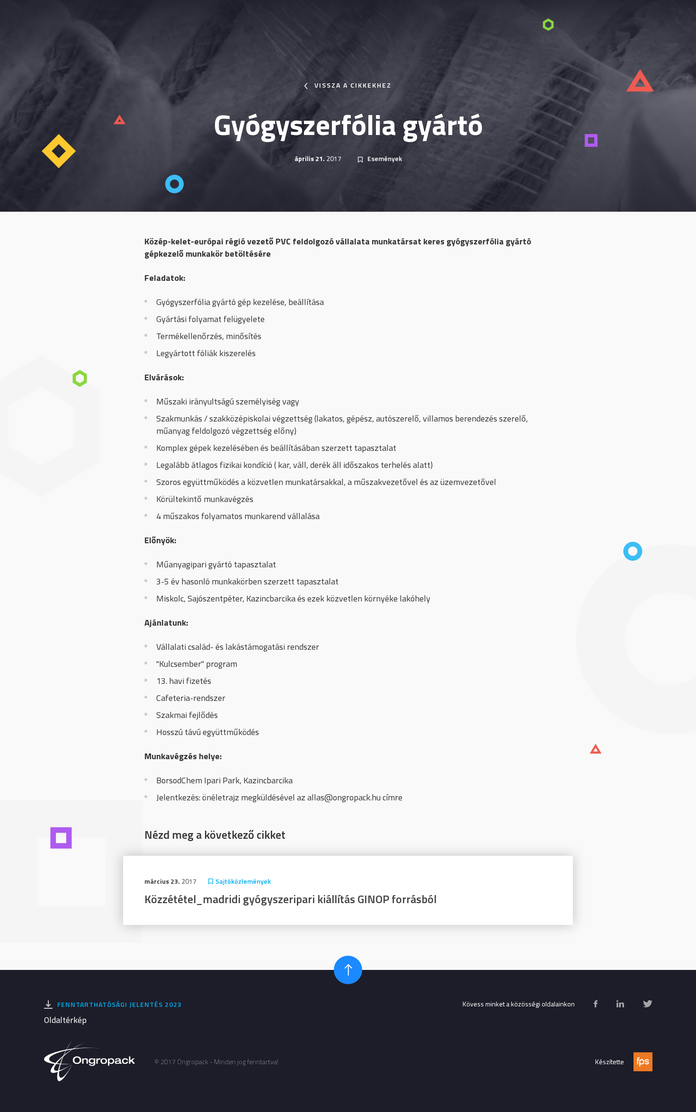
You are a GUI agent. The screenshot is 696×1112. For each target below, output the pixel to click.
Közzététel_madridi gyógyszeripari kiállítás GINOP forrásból (290, 898)
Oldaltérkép (65, 1019)
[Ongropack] (89, 1062)
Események (384, 158)
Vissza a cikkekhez (353, 85)
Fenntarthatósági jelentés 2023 (119, 1004)
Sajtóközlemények (243, 881)
